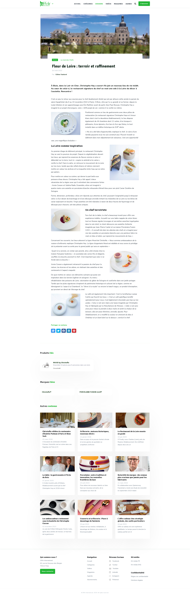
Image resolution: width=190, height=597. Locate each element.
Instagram (115, 576)
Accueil (77, 4)
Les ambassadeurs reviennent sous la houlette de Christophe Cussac (55, 521)
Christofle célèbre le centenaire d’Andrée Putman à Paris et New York (56, 433)
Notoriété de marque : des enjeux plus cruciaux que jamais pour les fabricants (132, 477)
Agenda (129, 4)
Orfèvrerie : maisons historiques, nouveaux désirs (94, 432)
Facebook (115, 561)
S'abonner (144, 4)
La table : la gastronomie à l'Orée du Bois (56, 476)
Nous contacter (47, 571)
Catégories (88, 4)
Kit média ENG (136, 565)
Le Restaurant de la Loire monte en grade (132, 432)
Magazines (118, 4)
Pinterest (115, 580)
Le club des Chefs (67, 60)
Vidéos (108, 4)
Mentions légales (137, 580)
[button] (135, 4)
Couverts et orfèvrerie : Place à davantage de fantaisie (94, 519)
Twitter (114, 565)
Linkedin (115, 572)
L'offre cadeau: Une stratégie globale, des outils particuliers (131, 519)
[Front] (47, 3)
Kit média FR (135, 561)
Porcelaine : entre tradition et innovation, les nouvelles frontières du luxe (93, 477)
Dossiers (99, 4)
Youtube (115, 568)
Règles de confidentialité (139, 576)
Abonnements (92, 580)
